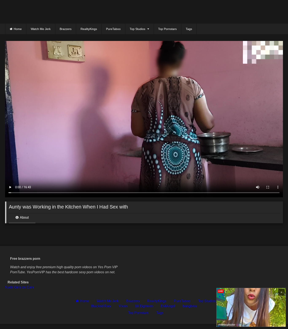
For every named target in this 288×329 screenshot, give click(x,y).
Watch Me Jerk (41, 29)
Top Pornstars (167, 29)
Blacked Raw (101, 306)
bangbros (190, 306)
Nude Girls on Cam (19, 287)
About (24, 217)
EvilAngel (168, 306)
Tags (189, 29)
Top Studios (137, 29)
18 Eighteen (144, 306)
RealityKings (89, 29)
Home (18, 29)
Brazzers (65, 29)
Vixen (123, 306)
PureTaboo (113, 29)
